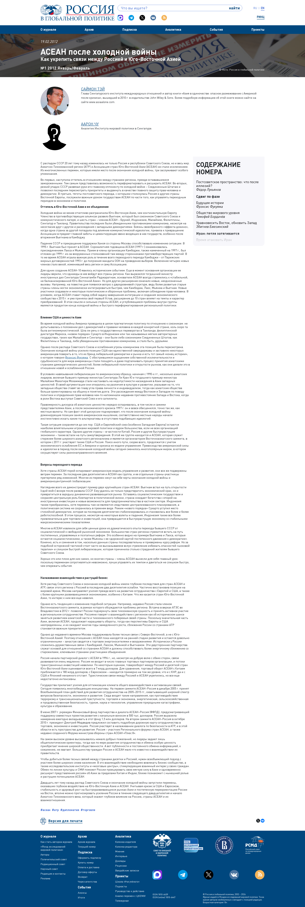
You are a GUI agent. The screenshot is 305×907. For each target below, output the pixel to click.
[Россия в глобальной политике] (77, 13)
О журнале (48, 29)
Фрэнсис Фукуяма (76, 357)
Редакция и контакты (53, 873)
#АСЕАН (45, 810)
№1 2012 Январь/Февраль (65, 68)
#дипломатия (69, 810)
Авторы (45, 854)
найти (234, 8)
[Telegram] (131, 18)
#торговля (88, 810)
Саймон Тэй (93, 88)
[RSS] (164, 18)
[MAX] (120, 18)
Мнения (119, 851)
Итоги (81, 897)
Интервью (121, 856)
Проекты (257, 29)
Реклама (45, 878)
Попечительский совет (54, 859)
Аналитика (173, 29)
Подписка (129, 29)
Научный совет (49, 868)
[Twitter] (142, 18)
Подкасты (121, 886)
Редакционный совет (53, 864)
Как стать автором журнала (56, 841)
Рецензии (121, 865)
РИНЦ (260, 17)
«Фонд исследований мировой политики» (53, 848)
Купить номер (86, 862)
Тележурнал (122, 900)
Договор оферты (87, 872)
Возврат (83, 876)
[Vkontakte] (153, 18)
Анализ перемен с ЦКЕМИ (130, 895)
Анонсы (82, 892)
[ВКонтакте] (262, 821)
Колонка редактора (126, 846)
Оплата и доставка (88, 867)
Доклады (120, 860)
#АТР (55, 810)
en (262, 8)
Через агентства (87, 881)
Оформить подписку (89, 857)
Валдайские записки (127, 870)
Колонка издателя (125, 841)
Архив (89, 29)
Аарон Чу (90, 123)
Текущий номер (87, 846)
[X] (258, 821)
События (216, 29)
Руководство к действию (129, 891)
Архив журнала (86, 841)
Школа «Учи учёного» (127, 881)
